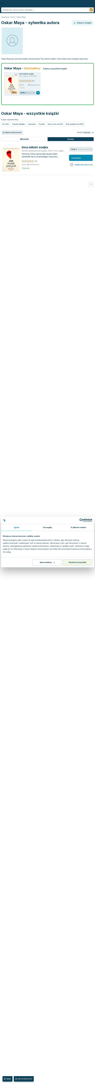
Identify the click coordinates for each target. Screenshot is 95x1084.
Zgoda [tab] (16, 527)
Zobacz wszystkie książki (55, 68)
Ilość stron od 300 (55, 124)
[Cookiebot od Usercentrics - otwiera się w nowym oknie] (81, 520)
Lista (71, 139)
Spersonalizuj (46, 562)
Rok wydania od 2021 (74, 124)
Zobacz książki (84, 23)
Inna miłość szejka (26, 74)
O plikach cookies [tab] (78, 527)
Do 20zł (5, 124)
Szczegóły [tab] (47, 527)
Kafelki (25, 139)
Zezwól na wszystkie (77, 562)
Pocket (42, 124)
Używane (32, 124)
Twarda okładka (18, 124)
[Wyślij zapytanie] (91, 10)
